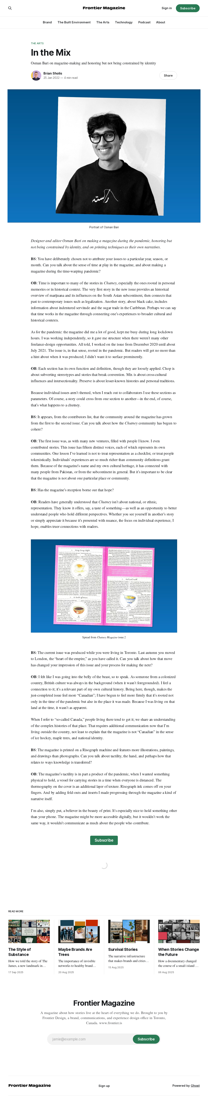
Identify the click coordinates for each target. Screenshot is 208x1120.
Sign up (104, 1086)
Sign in (167, 8)
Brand (47, 22)
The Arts (102, 22)
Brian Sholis (52, 73)
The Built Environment (74, 22)
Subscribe (187, 8)
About (160, 22)
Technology (124, 22)
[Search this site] (10, 8)
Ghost (195, 1086)
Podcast (144, 22)
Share (168, 75)
